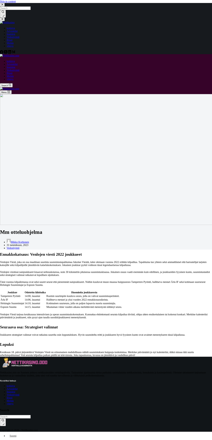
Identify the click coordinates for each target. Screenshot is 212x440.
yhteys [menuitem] (10, 46)
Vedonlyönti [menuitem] (13, 37)
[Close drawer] (2, 19)
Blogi (9, 397)
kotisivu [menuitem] (11, 28)
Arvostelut (12, 388)
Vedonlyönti (13, 248)
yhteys (10, 403)
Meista (10, 400)
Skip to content (8, 1)
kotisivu (11, 385)
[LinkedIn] (10, 52)
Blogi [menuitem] (9, 40)
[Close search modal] (2, 4)
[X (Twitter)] (6, 52)
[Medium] (13, 52)
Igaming (11, 391)
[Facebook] (2, 52)
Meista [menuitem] (10, 43)
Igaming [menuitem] (11, 34)
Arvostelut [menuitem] (12, 31)
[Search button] (3, 14)
